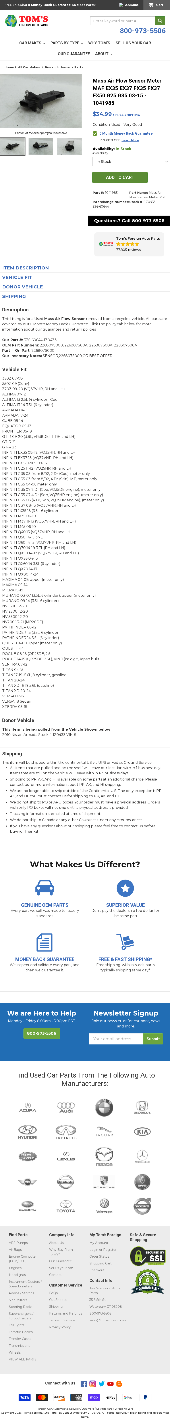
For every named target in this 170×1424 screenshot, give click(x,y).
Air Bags (15, 1250)
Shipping (56, 1307)
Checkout (96, 1270)
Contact (55, 1275)
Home (9, 67)
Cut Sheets (57, 1300)
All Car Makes (29, 67)
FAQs (53, 1293)
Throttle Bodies (21, 1332)
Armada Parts (72, 67)
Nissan (50, 67)
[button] (129, 244)
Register (109, 1250)
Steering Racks (20, 1307)
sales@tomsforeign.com (108, 1320)
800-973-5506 (143, 30)
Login (93, 1250)
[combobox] (127, 20)
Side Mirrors (18, 1300)
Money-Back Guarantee (51, 5)
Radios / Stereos (21, 1293)
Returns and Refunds (65, 1313)
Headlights (17, 1275)
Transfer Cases (20, 1339)
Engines (15, 1268)
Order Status (99, 1256)
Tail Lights (16, 1325)
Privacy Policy (60, 1327)
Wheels (15, 1352)
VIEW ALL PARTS (23, 1359)
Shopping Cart (100, 1263)
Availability (100, 153)
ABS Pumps (18, 1243)
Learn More (130, 140)
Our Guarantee (60, 1261)
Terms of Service (62, 1320)
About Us (56, 1243)
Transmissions (19, 1346)
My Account (98, 1243)
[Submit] (160, 20)
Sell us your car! (61, 1268)
